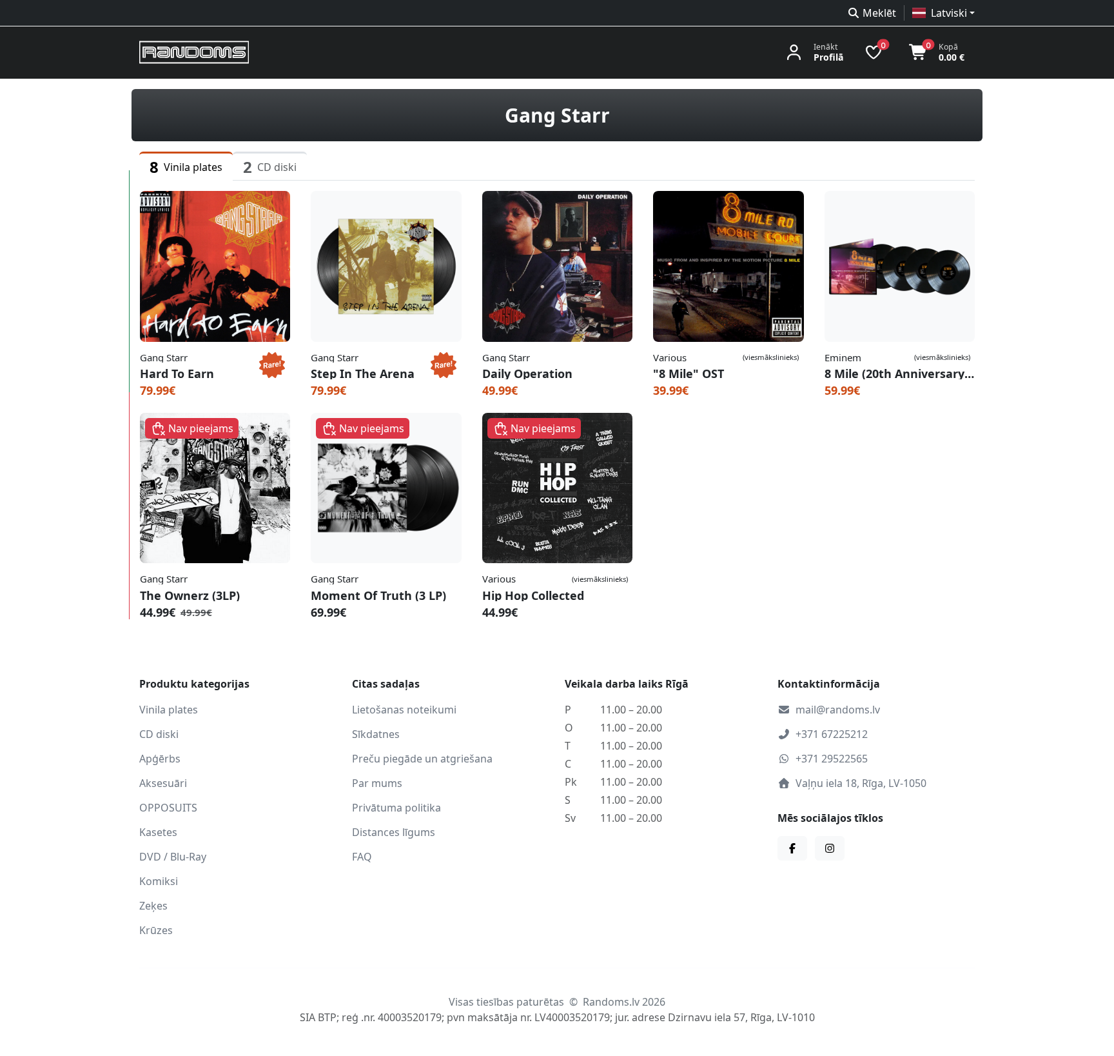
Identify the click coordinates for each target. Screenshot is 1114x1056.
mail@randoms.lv (838, 709)
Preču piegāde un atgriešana (422, 759)
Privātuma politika (396, 808)
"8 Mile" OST (688, 373)
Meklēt (879, 13)
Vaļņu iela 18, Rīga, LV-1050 (861, 783)
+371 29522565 (832, 759)
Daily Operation (527, 373)
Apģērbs (160, 759)
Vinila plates (168, 709)
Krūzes (156, 930)
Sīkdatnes (376, 734)
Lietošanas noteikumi (404, 709)
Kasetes (158, 832)
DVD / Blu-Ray (172, 857)
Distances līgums (393, 832)
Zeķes (153, 906)
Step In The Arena (363, 373)
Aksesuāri (163, 783)
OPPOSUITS (168, 808)
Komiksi (158, 881)
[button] (943, 13)
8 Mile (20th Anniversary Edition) (900, 373)
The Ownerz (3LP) (190, 595)
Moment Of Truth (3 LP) (378, 595)
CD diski (159, 734)
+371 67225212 (832, 734)
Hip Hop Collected (533, 595)
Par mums (377, 783)
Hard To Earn (177, 373)
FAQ (362, 857)
